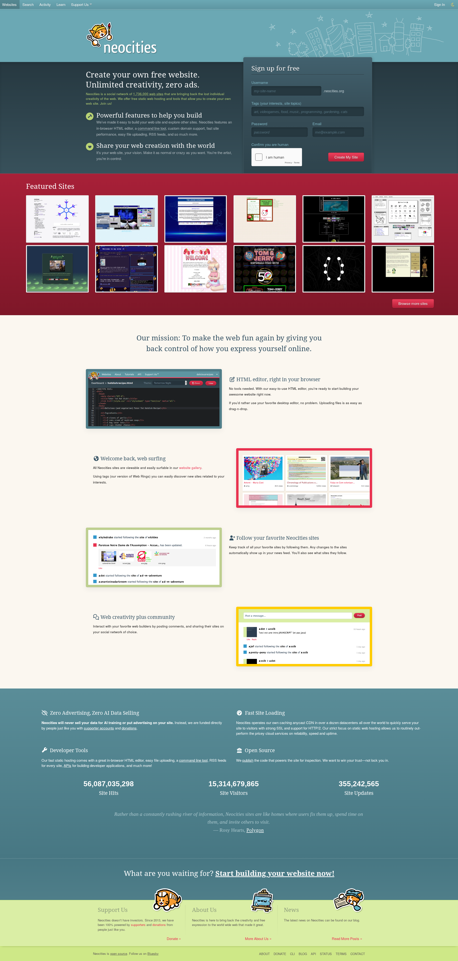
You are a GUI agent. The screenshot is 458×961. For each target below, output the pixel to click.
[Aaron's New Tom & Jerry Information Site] (265, 269)
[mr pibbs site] (333, 219)
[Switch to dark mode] (453, 4)
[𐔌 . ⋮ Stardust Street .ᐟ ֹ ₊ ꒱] (195, 269)
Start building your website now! (274, 873)
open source (118, 953)
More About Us (257, 938)
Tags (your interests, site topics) (276, 103)
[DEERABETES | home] (403, 269)
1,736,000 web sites (148, 94)
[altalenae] (403, 219)
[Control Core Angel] (126, 219)
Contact (357, 953)
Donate (172, 938)
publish (247, 760)
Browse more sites (413, 303)
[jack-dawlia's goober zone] (126, 269)
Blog (303, 953)
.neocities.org (333, 90)
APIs (67, 765)
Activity (45, 4)
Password (259, 123)
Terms (341, 953)
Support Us (80, 4)
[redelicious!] (265, 219)
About (264, 953)
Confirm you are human (269, 144)
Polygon (255, 830)
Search (28, 4)
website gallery (190, 467)
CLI (292, 953)
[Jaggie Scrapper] (195, 219)
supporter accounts (99, 727)
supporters (138, 924)
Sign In (439, 4)
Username (259, 82)
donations (129, 727)
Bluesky (153, 953)
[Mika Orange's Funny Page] (57, 269)
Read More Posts (345, 938)
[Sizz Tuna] (57, 219)
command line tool (152, 128)
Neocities (99, 953)
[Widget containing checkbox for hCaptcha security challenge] (276, 157)
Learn (61, 4)
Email (316, 123)
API (313, 953)
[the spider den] (333, 269)
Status (326, 953)
